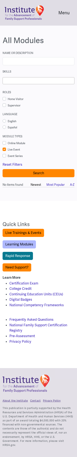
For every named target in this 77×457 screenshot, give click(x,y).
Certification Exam (23, 283)
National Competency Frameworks (36, 305)
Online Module (16, 143)
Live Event (14, 149)
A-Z (72, 185)
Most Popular (55, 185)
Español (12, 127)
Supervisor (14, 105)
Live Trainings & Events (23, 233)
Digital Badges (20, 299)
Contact (35, 400)
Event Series (15, 156)
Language (10, 114)
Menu (64, 13)
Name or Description (18, 53)
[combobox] (38, 80)
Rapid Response (17, 256)
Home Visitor (16, 99)
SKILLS (7, 71)
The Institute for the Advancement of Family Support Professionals (26, 385)
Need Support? (16, 267)
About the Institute (15, 400)
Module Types (12, 136)
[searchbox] (5, 81)
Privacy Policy (20, 341)
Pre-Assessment (22, 336)
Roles (7, 92)
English (12, 121)
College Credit (20, 288)
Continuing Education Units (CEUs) (36, 294)
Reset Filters (12, 164)
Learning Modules (19, 244)
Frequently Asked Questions (31, 319)
